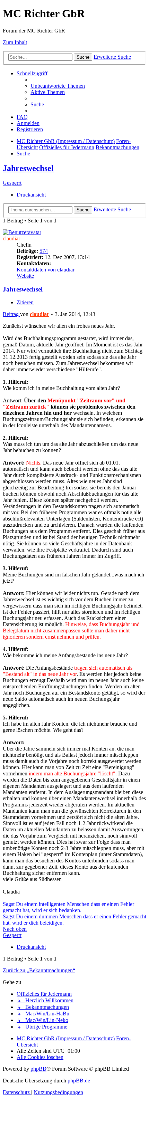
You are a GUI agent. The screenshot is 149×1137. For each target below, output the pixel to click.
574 (44, 251)
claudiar (11, 238)
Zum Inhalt (15, 42)
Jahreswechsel (28, 168)
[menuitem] (57, 86)
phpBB (38, 1069)
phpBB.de (79, 1080)
